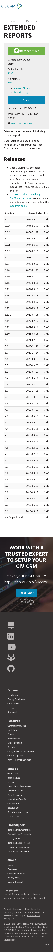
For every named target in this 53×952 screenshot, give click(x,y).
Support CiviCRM (15, 790)
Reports (11, 747)
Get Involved (13, 773)
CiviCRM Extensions (31, 20)
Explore (12, 690)
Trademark (12, 869)
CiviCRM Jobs (13, 803)
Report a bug (21, 92)
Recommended (29, 51)
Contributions (13, 730)
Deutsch (25, 897)
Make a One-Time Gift (17, 799)
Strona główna (11, 20)
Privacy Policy (13, 877)
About (11, 860)
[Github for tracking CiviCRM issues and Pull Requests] (10, 668)
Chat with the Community (19, 834)
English (7, 894)
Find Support (16, 825)
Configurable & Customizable (20, 751)
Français (37, 894)
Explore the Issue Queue (18, 846)
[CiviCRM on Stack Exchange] (10, 625)
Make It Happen (14, 795)
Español (41, 897)
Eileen (11, 82)
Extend (10, 707)
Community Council (16, 873)
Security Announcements (19, 851)
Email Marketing (14, 742)
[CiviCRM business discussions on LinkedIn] (10, 636)
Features (13, 721)
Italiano (16, 897)
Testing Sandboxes (16, 699)
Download (12, 712)
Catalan (16, 894)
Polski (33, 897)
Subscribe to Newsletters (19, 786)
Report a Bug (13, 807)
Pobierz (26, 100)
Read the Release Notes (18, 842)
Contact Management (17, 725)
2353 (10, 73)
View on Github (22, 88)
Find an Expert (26, 592)
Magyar (7, 897)
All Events (11, 782)
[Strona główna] (11, 6)
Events (10, 734)
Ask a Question (14, 838)
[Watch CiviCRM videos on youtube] (11, 647)
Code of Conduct (15, 882)
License (11, 864)
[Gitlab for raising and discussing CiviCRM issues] (11, 658)
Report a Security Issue (18, 812)
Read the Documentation (19, 829)
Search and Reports (21, 123)
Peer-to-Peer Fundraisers (19, 759)
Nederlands (26, 894)
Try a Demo (12, 695)
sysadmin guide (18, 206)
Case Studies (13, 703)
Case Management (15, 755)
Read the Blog (13, 777)
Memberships (13, 738)
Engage (12, 768)
